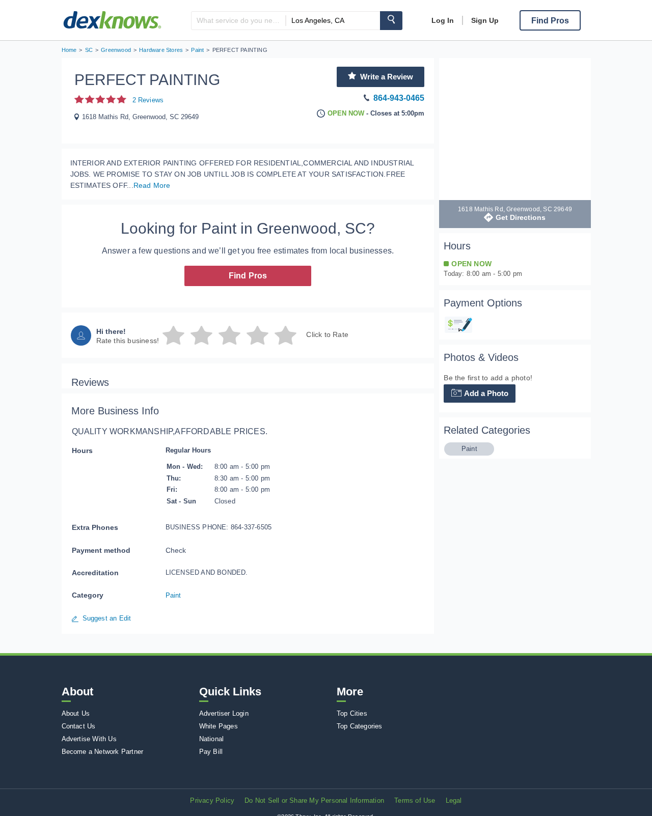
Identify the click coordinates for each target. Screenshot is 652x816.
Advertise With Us (89, 739)
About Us (76, 713)
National (211, 739)
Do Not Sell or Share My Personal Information (314, 800)
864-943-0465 (398, 98)
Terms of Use (414, 800)
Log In (442, 20)
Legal (454, 800)
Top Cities (352, 713)
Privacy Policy (212, 800)
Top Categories (360, 726)
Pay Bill (211, 751)
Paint (173, 595)
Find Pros (248, 275)
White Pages (218, 726)
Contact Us (79, 726)
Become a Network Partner (103, 751)
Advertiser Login (224, 713)
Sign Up (485, 20)
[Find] (391, 20)
